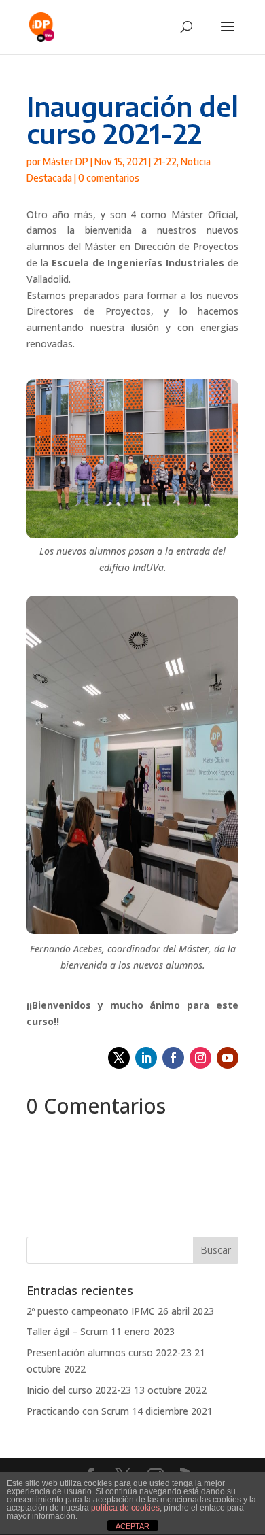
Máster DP (65, 161)
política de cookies (125, 1508)
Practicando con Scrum (77, 1410)
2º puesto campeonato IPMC (90, 1311)
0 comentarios (108, 178)
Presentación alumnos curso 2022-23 (109, 1352)
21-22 (165, 161)
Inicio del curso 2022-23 (78, 1389)
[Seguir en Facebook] (173, 1058)
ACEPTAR (132, 1526)
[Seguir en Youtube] (227, 1058)
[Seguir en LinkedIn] (146, 1058)
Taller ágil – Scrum (67, 1331)
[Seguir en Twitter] (119, 1058)
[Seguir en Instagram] (200, 1058)
